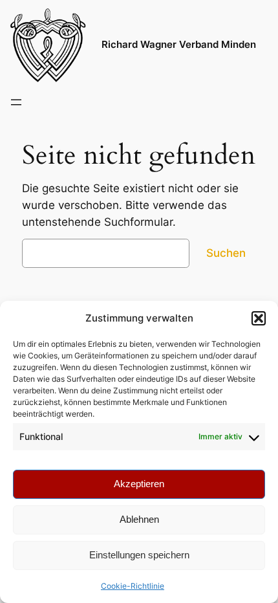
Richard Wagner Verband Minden (179, 44)
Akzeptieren (139, 483)
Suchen (226, 253)
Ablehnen (139, 519)
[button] (258, 318)
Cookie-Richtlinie (132, 586)
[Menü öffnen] (16, 102)
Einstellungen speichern (139, 554)
